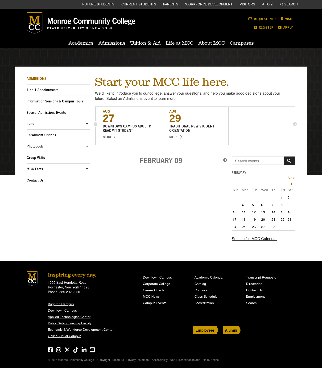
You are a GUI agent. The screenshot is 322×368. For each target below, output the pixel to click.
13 (263, 212)
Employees (205, 330)
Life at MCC (179, 43)
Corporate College (156, 284)
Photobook (35, 146)
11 (244, 212)
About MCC (211, 43)
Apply (287, 27)
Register (265, 27)
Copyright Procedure (110, 360)
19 (254, 219)
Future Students (98, 4)
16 (289, 212)
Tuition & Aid (145, 43)
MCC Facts (35, 169)
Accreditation (204, 303)
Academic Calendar (209, 277)
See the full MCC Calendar (254, 238)
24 (234, 226)
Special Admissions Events (46, 112)
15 (283, 212)
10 (234, 212)
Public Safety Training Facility (69, 323)
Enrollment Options (41, 135)
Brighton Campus (61, 304)
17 (234, 219)
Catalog (200, 284)
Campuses (242, 43)
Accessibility (160, 360)
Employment (255, 296)
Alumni (231, 330)
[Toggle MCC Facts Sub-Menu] (87, 169)
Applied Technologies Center (69, 317)
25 (244, 226)
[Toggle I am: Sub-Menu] (87, 123)
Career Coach (153, 290)
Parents (170, 4)
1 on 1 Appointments (42, 90)
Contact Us (35, 180)
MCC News (151, 296)
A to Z (267, 4)
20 (263, 219)
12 (254, 212)
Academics (81, 43)
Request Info (264, 19)
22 (283, 219)
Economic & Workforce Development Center (81, 329)
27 (263, 226)
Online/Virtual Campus (64, 336)
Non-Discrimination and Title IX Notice (194, 360)
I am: (30, 123)
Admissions (112, 43)
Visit (288, 19)
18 (244, 219)
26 (254, 226)
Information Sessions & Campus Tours (55, 101)
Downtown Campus (62, 310)
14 (273, 212)
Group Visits (36, 157)
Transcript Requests (261, 277)
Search (291, 4)
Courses (200, 290)
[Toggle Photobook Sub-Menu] (87, 146)
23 (289, 219)
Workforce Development (209, 4)
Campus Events (154, 303)
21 (273, 219)
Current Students (138, 4)
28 (273, 226)
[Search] (289, 161)
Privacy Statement (137, 360)
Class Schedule (206, 296)
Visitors (247, 4)
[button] (95, 124)
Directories (254, 284)
